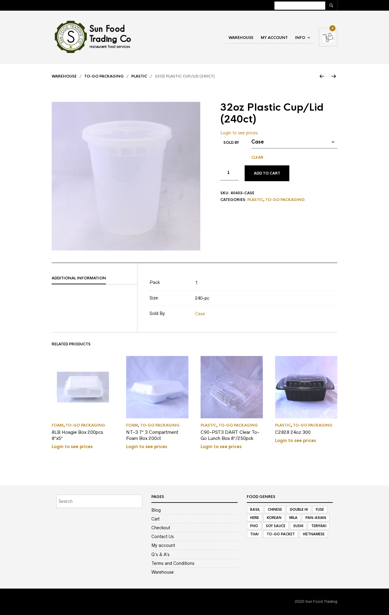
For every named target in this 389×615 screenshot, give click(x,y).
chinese (275, 509)
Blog (156, 510)
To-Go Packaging (104, 76)
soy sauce (275, 526)
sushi (298, 526)
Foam (58, 425)
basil (255, 509)
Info (300, 37)
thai (254, 534)
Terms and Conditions (172, 563)
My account (274, 37)
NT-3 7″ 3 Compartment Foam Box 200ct (152, 435)
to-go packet (281, 534)
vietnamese (314, 534)
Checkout (160, 527)
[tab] (94, 278)
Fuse (320, 509)
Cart (155, 519)
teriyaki (318, 526)
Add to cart (267, 173)
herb (254, 518)
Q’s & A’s (160, 554)
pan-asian (315, 518)
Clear (257, 157)
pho (254, 526)
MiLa (293, 518)
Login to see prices (239, 132)
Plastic (139, 76)
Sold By (231, 142)
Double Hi (299, 509)
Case (200, 313)
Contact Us (162, 536)
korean (274, 518)
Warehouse (241, 37)
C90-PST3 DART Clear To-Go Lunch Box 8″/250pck (230, 435)
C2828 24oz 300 (293, 432)
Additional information (79, 278)
